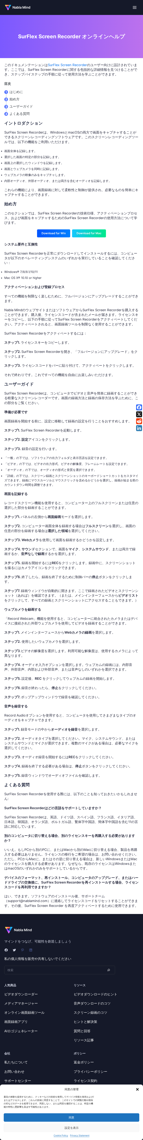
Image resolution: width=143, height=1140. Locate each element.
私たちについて (16, 1062)
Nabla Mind (21, 7)
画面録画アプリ (16, 1022)
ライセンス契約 (85, 1081)
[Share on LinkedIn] (139, 428)
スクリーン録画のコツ (90, 1012)
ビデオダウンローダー (21, 994)
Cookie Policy (61, 1135)
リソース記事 (84, 1040)
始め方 (14, 99)
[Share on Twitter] (139, 414)
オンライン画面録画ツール (24, 1012)
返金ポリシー (84, 1062)
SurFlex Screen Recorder (67, 65)
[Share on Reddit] (139, 421)
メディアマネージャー (21, 1003)
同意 (71, 1117)
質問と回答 (82, 1031)
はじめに (16, 92)
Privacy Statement (79, 1135)
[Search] (108, 970)
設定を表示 (72, 1127)
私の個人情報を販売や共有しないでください (37, 959)
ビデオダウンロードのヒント (95, 994)
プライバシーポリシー (90, 1072)
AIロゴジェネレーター (21, 1031)
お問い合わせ (14, 1072)
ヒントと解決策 (85, 1022)
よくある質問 (19, 114)
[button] (137, 1089)
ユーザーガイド (21, 106)
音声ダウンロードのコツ (92, 1003)
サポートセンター (17, 1081)
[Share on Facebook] (139, 407)
